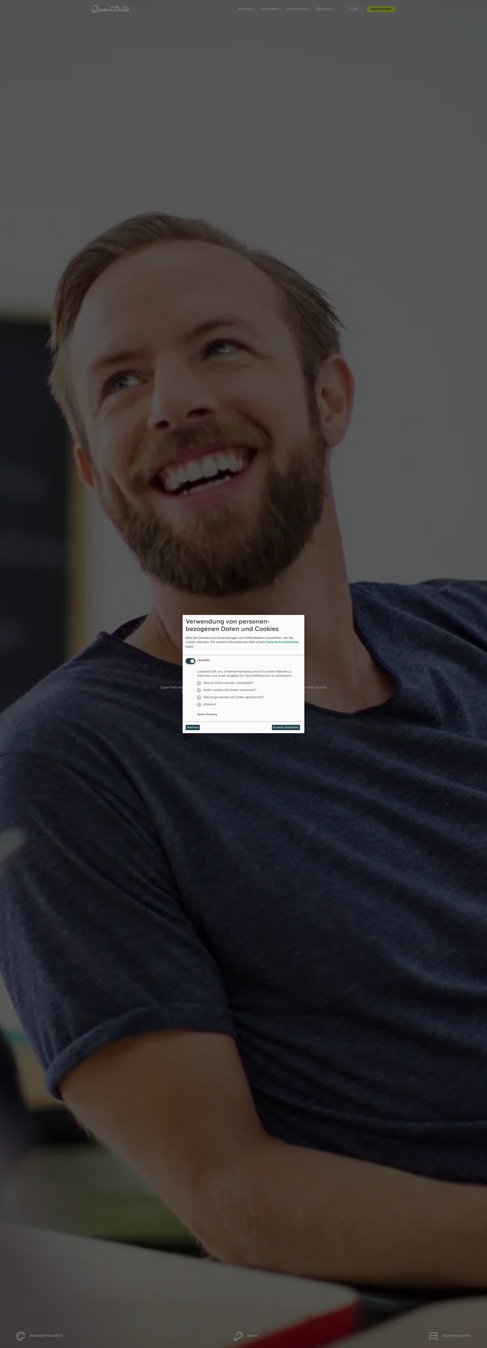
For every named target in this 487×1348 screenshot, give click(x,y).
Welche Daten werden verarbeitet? (228, 682)
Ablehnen (193, 727)
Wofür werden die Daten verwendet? (229, 690)
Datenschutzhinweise (282, 641)
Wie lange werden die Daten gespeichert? (233, 697)
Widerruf (209, 704)
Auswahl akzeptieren (286, 727)
